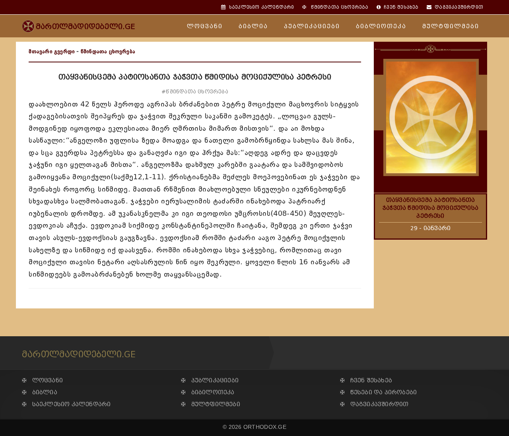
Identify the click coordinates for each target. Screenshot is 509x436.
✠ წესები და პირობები (378, 392)
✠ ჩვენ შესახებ (366, 380)
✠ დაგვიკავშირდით (374, 404)
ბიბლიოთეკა (381, 26)
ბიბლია (253, 26)
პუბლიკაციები (312, 26)
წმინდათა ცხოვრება (108, 51)
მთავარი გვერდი (52, 51)
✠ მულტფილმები (210, 404)
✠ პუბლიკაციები (210, 380)
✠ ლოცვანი (42, 380)
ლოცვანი (205, 26)
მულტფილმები (450, 26)
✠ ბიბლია (39, 392)
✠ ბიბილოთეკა (208, 392)
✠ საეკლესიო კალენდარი (66, 404)
